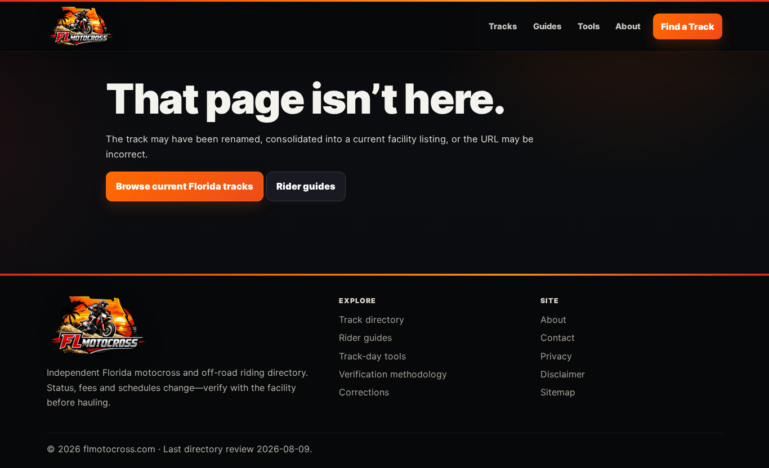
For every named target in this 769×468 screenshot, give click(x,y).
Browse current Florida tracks (184, 186)
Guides (547, 26)
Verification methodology (393, 374)
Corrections (364, 392)
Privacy (556, 356)
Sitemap (557, 392)
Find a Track (687, 26)
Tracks (503, 26)
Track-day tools (372, 356)
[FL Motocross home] (80, 26)
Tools (589, 26)
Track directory (371, 319)
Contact (557, 337)
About (628, 26)
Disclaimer (562, 374)
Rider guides (306, 186)
